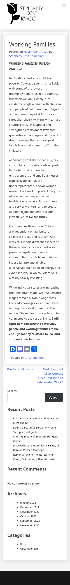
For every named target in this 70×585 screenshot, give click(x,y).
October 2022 (28, 516)
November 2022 (29, 511)
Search (12, 391)
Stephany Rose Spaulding (26, 56)
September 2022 (30, 520)
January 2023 (28, 502)
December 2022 (29, 507)
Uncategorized (34, 358)
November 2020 (29, 525)
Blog (23, 544)
